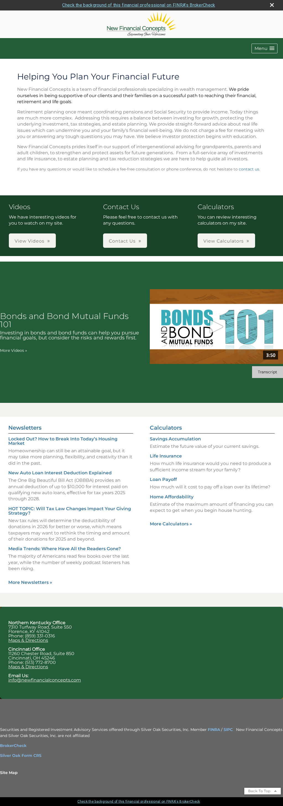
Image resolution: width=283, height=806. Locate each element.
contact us (249, 169)
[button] (264, 48)
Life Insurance (166, 456)
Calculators (166, 427)
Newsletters (24, 427)
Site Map (9, 772)
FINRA (214, 729)
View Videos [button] (29, 241)
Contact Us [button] (122, 241)
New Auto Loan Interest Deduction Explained (60, 472)
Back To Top (260, 791)
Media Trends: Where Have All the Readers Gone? (64, 548)
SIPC (228, 729)
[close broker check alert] (272, 5)
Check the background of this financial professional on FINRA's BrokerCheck (138, 5)
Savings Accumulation (175, 438)
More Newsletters (30, 582)
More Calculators (171, 523)
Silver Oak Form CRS (20, 755)
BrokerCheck (13, 745)
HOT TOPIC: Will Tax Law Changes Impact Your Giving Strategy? (69, 511)
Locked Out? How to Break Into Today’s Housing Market (62, 441)
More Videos (13, 350)
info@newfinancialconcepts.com (44, 680)
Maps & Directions (28, 640)
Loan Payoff (163, 479)
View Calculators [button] (223, 241)
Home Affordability (171, 496)
